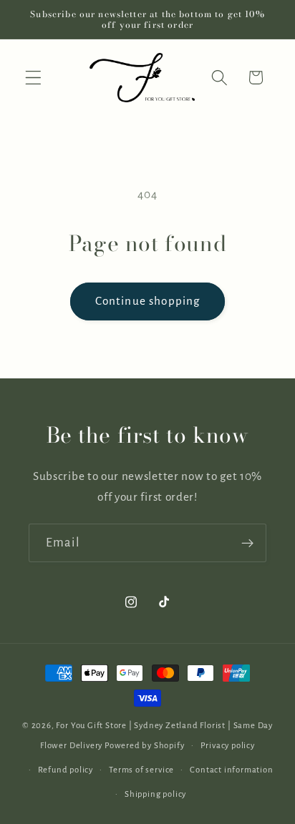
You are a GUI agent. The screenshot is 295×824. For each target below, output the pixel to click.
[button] (33, 77)
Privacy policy (227, 745)
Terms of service (141, 770)
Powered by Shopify (145, 745)
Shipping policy (155, 794)
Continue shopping (147, 301)
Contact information (231, 770)
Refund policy (65, 770)
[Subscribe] (247, 543)
